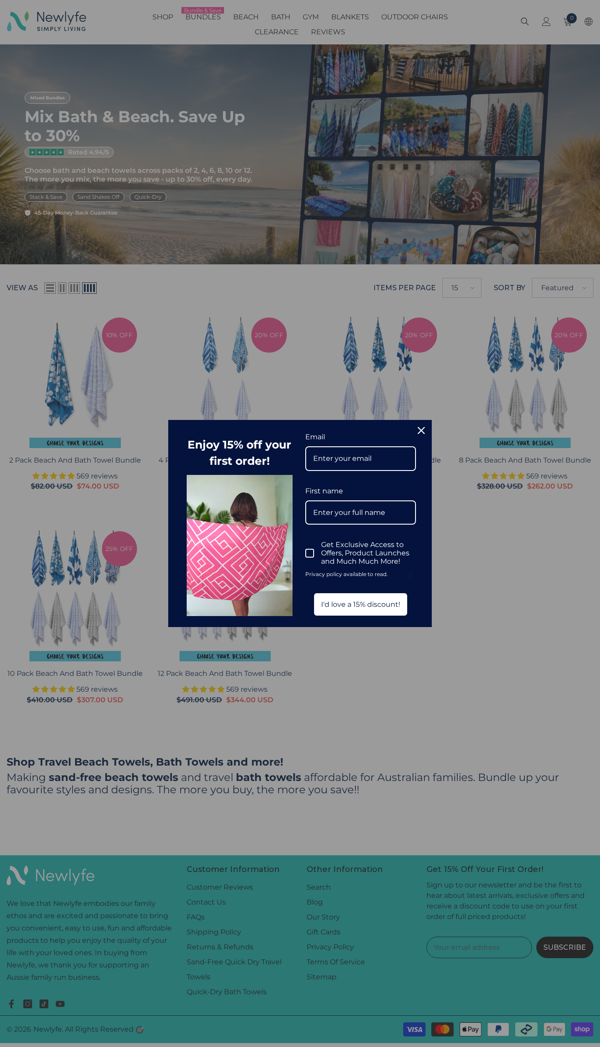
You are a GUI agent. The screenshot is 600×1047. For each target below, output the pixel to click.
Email (315, 437)
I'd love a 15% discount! (360, 604)
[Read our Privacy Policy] (410, 575)
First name (324, 491)
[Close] (421, 430)
